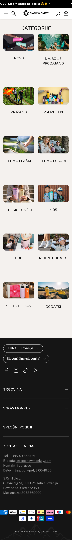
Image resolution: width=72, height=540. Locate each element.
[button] (6, 13)
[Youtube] (35, 370)
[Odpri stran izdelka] (18, 42)
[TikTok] (25, 370)
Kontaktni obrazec (17, 465)
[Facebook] (6, 370)
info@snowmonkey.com (33, 461)
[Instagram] (16, 370)
